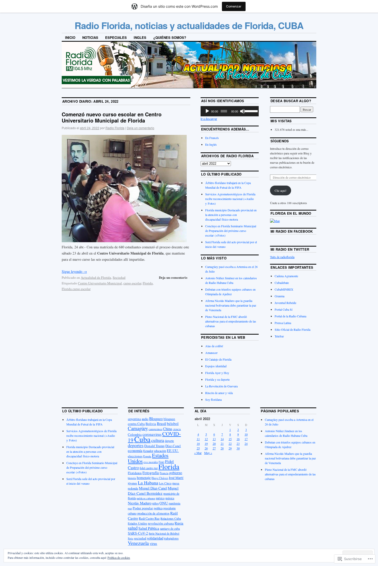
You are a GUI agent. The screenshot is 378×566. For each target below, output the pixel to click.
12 (206, 439)
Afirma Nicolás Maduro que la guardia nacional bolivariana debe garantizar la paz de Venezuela (230, 305)
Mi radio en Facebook (292, 231)
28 (222, 448)
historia (132, 478)
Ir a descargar (209, 119)
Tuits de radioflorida (282, 257)
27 (214, 448)
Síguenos (280, 140)
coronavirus (151, 434)
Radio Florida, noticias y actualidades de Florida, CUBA (189, 25)
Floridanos (135, 473)
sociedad (140, 538)
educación (160, 451)
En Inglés (211, 144)
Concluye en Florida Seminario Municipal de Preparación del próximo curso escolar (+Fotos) (230, 230)
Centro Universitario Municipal (100, 283)
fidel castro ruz (149, 468)
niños (155, 503)
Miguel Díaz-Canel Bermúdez (153, 490)
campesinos (155, 429)
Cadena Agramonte (286, 276)
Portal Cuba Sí (283, 309)
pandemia (174, 503)
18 (198, 443)
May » (208, 453)
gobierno (175, 472)
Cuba (142, 439)
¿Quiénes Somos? (169, 37)
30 (238, 448)
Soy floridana (213, 399)
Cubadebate (282, 283)
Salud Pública (148, 528)
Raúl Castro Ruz (149, 518)
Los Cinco (165, 483)
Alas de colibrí (214, 346)
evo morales (150, 462)
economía (135, 450)
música (169, 498)
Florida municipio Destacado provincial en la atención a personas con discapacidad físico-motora (231, 214)
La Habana (148, 483)
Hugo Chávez (159, 478)
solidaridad (155, 538)
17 (246, 439)
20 (214, 443)
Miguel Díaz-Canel (153, 488)
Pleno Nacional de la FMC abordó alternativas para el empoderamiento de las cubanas (230, 321)
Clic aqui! (280, 190)
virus (153, 543)
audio (145, 419)
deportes (135, 445)
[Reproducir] (207, 111)
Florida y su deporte (217, 379)
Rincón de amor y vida (219, 393)
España (147, 456)
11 (198, 439)
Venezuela (138, 542)
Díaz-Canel (173, 445)
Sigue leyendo (74, 271)
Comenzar (233, 6)
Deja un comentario (140, 128)
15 (230, 439)
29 (230, 448)
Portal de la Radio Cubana (290, 316)
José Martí (176, 477)
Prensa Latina (283, 323)
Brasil (161, 423)
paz (130, 508)
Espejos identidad (216, 366)
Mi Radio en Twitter (290, 249)
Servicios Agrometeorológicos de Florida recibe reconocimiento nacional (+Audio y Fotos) (230, 198)
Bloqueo (156, 418)
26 (206, 448)
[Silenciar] (242, 111)
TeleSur (279, 336)
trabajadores (171, 538)
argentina (134, 418)
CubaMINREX (284, 289)
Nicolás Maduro (139, 503)
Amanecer (211, 353)
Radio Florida (114, 128)
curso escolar (132, 283)
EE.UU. (173, 450)
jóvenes (132, 483)
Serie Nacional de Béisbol (164, 533)
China (167, 428)
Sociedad (119, 277)
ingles (140, 37)
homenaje (144, 477)
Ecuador (148, 451)
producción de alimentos (153, 513)
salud (133, 528)
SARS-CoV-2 (138, 533)
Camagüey (138, 428)
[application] (230, 111)
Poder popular (143, 508)
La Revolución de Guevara (221, 386)
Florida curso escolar (76, 288)
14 (222, 439)
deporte (169, 441)
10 (246, 434)
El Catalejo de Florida (218, 359)
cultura (157, 440)
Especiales (116, 37)
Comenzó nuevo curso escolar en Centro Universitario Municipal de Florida (111, 117)
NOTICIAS (90, 37)
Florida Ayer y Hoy (217, 373)
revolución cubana (161, 523)
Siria (130, 538)
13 (214, 439)
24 (246, 443)
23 (238, 443)
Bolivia (151, 423)
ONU (163, 503)
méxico (160, 498)
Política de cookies (118, 557)
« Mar (198, 453)
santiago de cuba (170, 528)
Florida (148, 283)
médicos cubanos (146, 498)
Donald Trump (154, 445)
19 (206, 443)
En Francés (212, 138)
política (158, 508)
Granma (279, 296)
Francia (164, 473)
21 (222, 443)
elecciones (135, 456)
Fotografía (150, 472)
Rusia (179, 523)
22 (230, 443)
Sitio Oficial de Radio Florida (292, 329)
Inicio (70, 37)
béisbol (172, 423)
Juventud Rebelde (285, 303)
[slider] (250, 110)
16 (238, 439)
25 (198, 448)
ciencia (177, 429)
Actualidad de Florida (96, 277)
